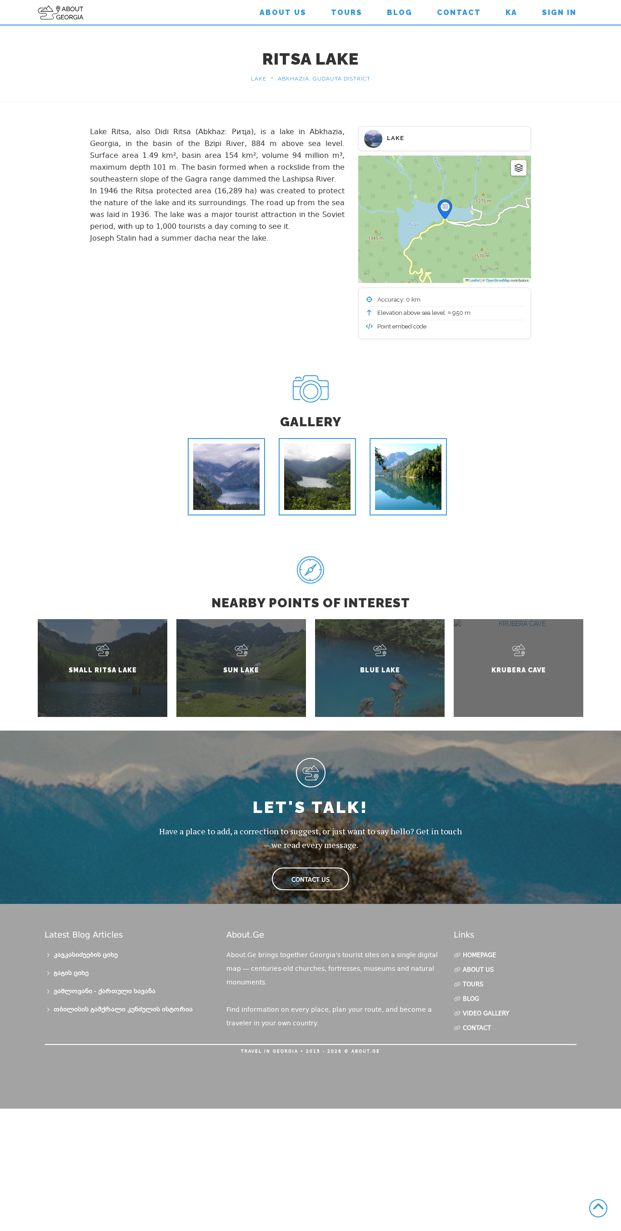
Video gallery (486, 1014)
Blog (399, 12)
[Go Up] (598, 1208)
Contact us (310, 879)
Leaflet (474, 280)
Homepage (479, 955)
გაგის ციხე (71, 973)
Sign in (559, 12)
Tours (346, 12)
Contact (459, 12)
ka (511, 12)
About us (283, 12)
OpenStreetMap (498, 280)
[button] (444, 209)
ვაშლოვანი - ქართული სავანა (104, 991)
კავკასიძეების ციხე (86, 955)
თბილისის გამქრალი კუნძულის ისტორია (123, 1009)
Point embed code (401, 326)
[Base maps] (518, 168)
